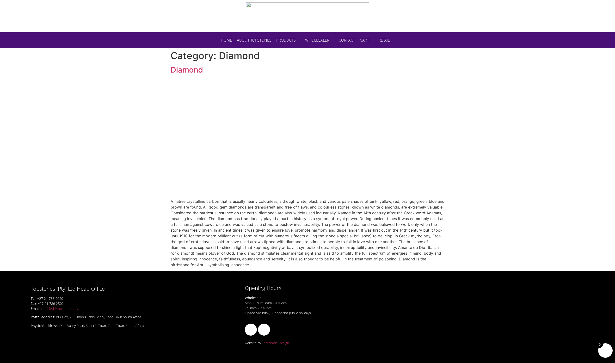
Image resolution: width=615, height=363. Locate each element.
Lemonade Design (275, 343)
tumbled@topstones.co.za (60, 308)
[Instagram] (264, 330)
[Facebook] (251, 330)
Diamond (187, 69)
